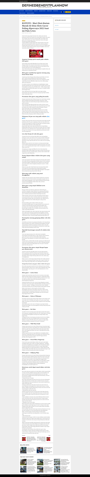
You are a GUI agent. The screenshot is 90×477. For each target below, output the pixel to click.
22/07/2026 (29, 452)
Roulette (36, 10)
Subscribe (68, 11)
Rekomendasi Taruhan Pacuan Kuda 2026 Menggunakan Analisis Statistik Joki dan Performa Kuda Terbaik (48, 469)
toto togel (56, 29)
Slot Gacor (21, 10)
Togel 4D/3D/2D (22, 13)
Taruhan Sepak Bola (29, 10)
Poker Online (49, 10)
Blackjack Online (42, 10)
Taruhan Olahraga (30, 13)
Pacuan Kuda (55, 10)
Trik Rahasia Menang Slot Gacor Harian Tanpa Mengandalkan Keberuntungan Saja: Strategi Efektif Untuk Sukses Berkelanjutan (48, 451)
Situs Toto (56, 25)
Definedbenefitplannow (45, 5)
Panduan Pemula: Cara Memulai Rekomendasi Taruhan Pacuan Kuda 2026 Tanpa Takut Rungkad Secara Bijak (65, 469)
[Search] (63, 12)
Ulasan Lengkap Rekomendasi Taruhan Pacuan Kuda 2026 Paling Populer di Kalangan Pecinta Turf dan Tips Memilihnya (31, 462)
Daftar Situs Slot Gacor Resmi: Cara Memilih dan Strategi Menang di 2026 (31, 450)
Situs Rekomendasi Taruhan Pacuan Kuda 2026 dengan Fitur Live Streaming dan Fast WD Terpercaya (31, 468)
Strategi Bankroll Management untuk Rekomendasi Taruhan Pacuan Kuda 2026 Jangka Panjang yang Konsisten (65, 462)
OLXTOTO (48, 475)
